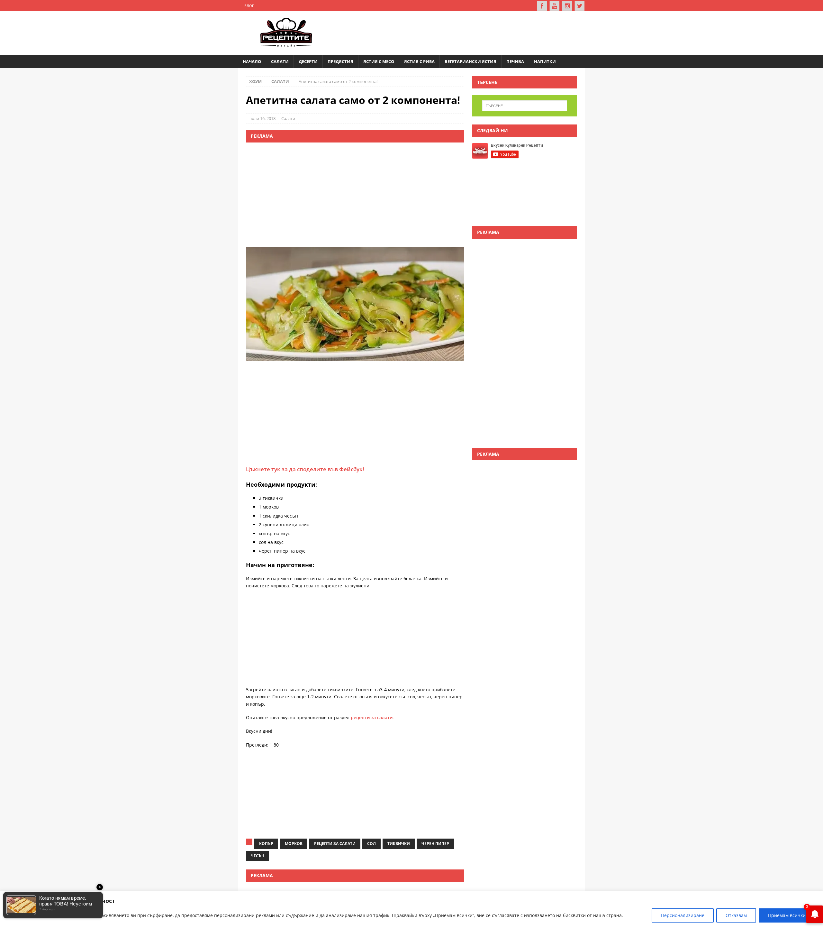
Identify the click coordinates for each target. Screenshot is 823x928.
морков (294, 843)
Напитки (545, 61)
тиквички (398, 843)
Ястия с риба (419, 61)
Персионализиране (682, 915)
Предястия (340, 61)
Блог (249, 5)
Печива (515, 61)
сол (371, 843)
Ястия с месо (378, 61)
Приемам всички (787, 915)
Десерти (308, 61)
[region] (411, 909)
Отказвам (736, 915)
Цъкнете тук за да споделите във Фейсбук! (305, 469)
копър (266, 843)
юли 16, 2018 (263, 118)
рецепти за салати (372, 717)
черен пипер (435, 843)
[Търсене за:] (524, 105)
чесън (257, 856)
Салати (280, 61)
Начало (252, 61)
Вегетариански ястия (470, 61)
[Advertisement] (462, 32)
